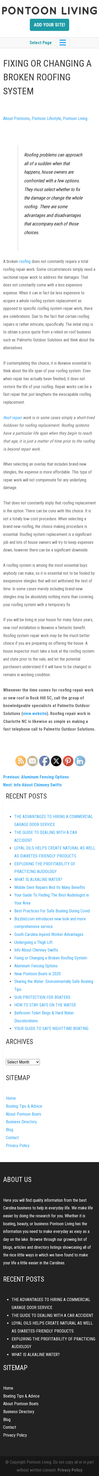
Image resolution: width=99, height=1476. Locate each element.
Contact (12, 1137)
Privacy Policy (18, 1145)
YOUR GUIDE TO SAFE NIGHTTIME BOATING (51, 1028)
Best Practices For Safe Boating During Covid (52, 910)
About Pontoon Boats (23, 1114)
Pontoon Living (75, 118)
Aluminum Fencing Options (36, 965)
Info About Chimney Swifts (36, 950)
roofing (25, 261)
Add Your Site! (49, 24)
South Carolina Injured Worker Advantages (48, 934)
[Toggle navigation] (62, 42)
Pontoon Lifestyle (46, 118)
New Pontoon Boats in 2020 (37, 973)
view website (35, 713)
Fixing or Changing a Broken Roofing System (50, 957)
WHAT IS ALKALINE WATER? (38, 879)
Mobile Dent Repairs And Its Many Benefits (49, 887)
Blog (9, 1129)
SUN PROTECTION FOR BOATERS (42, 997)
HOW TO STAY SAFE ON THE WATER (45, 1005)
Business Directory (21, 1121)
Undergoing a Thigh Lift (33, 942)
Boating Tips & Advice (24, 1106)
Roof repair (12, 417)
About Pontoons (16, 118)
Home (11, 1098)
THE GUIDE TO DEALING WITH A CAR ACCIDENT (52, 1315)
